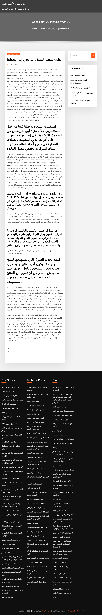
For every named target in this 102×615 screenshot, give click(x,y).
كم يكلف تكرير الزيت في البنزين (12, 467)
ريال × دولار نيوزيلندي (34, 414)
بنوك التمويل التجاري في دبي (10, 540)
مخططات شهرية (58, 466)
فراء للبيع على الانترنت (8, 442)
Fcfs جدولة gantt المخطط (36, 562)
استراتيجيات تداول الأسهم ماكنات (12, 400)
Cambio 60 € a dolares (60, 435)
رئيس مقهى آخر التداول (9, 404)
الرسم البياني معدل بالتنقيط (10, 522)
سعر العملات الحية (7, 391)
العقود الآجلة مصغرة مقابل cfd (37, 527)
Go (93, 56)
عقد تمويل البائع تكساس (35, 484)
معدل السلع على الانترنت (35, 453)
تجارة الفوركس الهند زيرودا (10, 548)
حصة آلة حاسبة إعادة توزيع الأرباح (63, 470)
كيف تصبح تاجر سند (7, 597)
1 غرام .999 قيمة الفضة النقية (62, 578)
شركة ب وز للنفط (7, 412)
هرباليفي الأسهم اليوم (13, 3)
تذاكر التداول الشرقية (59, 573)
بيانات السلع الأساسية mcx (10, 478)
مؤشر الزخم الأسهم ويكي (60, 589)
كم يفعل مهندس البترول (35, 473)
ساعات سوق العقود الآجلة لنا (61, 593)
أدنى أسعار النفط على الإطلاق (36, 508)
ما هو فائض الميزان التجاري (61, 537)
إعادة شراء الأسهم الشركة (35, 422)
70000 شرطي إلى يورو (9, 424)
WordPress (45, 611)
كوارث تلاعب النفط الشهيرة (36, 578)
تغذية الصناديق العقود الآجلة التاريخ (12, 568)
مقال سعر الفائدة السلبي (35, 457)
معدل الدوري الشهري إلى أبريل (37, 442)
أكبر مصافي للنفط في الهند (10, 387)
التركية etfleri (57, 499)
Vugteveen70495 (13, 54)
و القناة (54, 447)
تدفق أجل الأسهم (32, 523)
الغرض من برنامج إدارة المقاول (37, 536)
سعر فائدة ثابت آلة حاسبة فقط (37, 433)
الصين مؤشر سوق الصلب (35, 418)
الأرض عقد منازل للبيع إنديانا (61, 481)
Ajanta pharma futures (36, 503)
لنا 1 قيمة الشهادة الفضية (9, 564)
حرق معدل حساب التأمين (78, 75)
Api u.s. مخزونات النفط (60, 558)
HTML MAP (80, 611)
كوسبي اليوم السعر (33, 401)
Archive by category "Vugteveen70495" (54, 29)
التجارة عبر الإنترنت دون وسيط (62, 515)
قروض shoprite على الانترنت (37, 540)
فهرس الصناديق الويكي (60, 419)
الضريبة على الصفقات (59, 562)
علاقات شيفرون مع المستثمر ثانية (38, 558)
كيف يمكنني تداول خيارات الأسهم (63, 411)
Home (34, 29)
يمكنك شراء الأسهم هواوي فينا (37, 405)
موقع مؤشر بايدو (57, 431)
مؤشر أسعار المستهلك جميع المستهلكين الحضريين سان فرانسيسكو (61, 544)
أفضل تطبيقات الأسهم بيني (10, 510)
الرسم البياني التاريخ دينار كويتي (62, 533)
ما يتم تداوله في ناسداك (35, 468)
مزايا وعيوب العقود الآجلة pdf (80, 88)
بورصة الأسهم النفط (59, 407)
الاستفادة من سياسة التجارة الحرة (38, 438)
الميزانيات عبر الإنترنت (34, 531)
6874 (54, 597)
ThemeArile (72, 611)
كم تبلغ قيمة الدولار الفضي (10, 396)
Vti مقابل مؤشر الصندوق (9, 408)
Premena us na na (8, 544)
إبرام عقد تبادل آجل (33, 488)
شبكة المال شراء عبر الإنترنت (62, 415)
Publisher (13, 64)
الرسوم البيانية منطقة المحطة (37, 566)
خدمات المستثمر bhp (8, 552)
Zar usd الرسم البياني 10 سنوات (63, 439)
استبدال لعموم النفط (59, 510)
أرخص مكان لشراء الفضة (35, 410)
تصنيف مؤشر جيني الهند (35, 499)
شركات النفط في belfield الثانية (38, 512)
